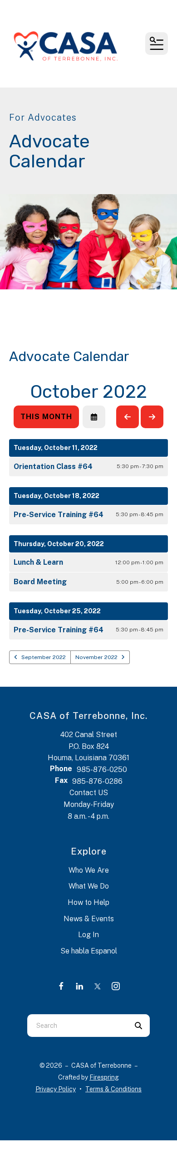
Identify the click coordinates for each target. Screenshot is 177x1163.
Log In (88, 934)
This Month (46, 416)
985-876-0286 (97, 781)
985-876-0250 (102, 769)
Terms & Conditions (113, 1089)
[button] (156, 43)
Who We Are (89, 870)
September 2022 (43, 657)
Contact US (88, 792)
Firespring (104, 1077)
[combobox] (77, 1025)
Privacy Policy (55, 1089)
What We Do (89, 886)
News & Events (89, 918)
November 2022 (96, 657)
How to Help (88, 902)
